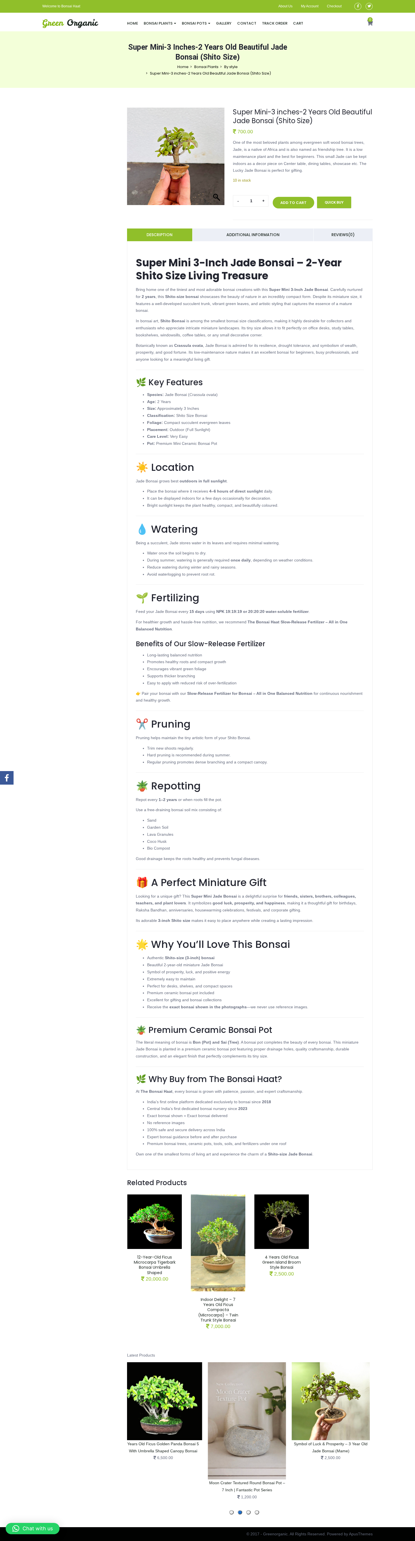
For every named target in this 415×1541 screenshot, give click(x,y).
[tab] (257, 1512)
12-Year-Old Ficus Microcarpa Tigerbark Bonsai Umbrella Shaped (155, 1265)
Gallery (223, 23)
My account (309, 6)
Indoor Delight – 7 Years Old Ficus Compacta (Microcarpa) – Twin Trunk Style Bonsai (218, 1310)
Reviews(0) (343, 235)
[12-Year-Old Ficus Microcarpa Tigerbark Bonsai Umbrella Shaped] (154, 1198)
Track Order (274, 23)
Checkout (334, 6)
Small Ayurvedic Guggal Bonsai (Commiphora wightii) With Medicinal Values (359, 1451)
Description (159, 235)
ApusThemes (361, 1534)
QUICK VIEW (154, 1216)
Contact (246, 23)
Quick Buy (334, 202)
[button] (370, 23)
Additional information (252, 235)
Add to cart (293, 202)
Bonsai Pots (194, 23)
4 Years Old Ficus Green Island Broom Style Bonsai (281, 1262)
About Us (285, 6)
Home (132, 23)
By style (231, 67)
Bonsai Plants (158, 23)
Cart (298, 23)
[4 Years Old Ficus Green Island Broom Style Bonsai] (281, 1198)
